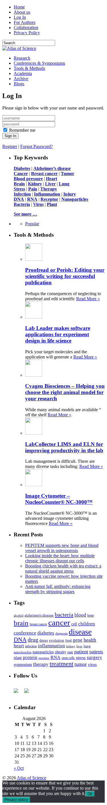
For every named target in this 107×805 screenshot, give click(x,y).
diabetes (45, 633)
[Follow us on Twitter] (28, 692)
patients (96, 651)
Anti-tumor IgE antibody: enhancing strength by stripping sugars (57, 589)
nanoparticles (43, 652)
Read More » (88, 298)
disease (80, 631)
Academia (23, 73)
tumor (80, 664)
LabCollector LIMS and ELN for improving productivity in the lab (64, 447)
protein (30, 657)
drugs (43, 640)
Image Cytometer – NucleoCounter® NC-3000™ (58, 499)
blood (80, 615)
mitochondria (22, 652)
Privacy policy (16, 800)
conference (25, 633)
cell (74, 624)
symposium (23, 664)
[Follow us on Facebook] (18, 692)
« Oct (19, 768)
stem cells (68, 658)
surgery (94, 657)
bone (90, 615)
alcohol (18, 615)
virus (92, 664)
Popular (32, 223)
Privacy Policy (27, 32)
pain (70, 652)
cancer (59, 622)
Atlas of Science (31, 777)
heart (19, 645)
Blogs (19, 83)
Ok (90, 794)
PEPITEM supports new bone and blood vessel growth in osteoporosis (61, 548)
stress (81, 657)
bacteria (64, 614)
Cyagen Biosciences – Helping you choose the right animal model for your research (65, 392)
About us (22, 12)
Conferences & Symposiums (39, 63)
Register (9, 146)
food (68, 640)
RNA (55, 657)
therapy (41, 664)
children (86, 623)
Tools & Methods (29, 68)
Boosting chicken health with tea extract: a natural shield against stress (63, 568)
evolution (56, 640)
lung (87, 646)
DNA (20, 639)
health (90, 640)
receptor (44, 658)
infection (31, 646)
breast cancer (38, 624)
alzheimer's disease (39, 615)
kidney (70, 646)
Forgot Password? (36, 146)
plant (18, 657)
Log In (20, 17)
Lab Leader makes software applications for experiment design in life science (57, 334)
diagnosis (61, 633)
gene (77, 640)
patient (81, 651)
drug (33, 640)
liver (79, 646)
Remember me (22, 130)
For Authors (24, 22)
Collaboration (26, 27)
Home (19, 7)
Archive (21, 78)
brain (21, 623)
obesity (60, 652)
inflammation (51, 645)
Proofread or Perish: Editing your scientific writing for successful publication (64, 276)
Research (22, 58)
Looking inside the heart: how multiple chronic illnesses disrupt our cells (60, 558)
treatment (61, 663)
